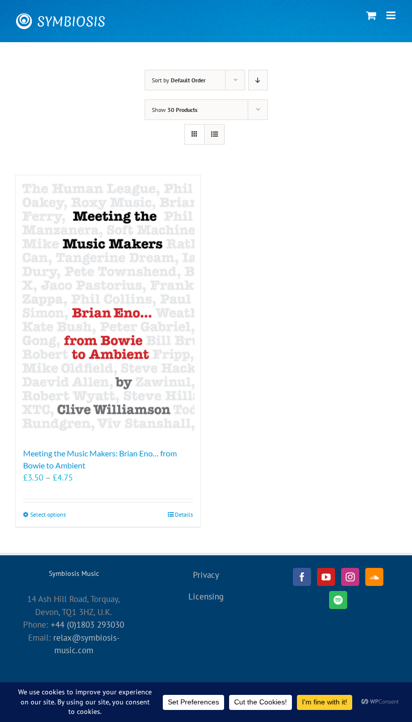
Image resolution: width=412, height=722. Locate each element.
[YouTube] (326, 577)
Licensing (206, 596)
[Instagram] (350, 577)
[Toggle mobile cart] (371, 15)
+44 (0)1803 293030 (87, 624)
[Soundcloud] (374, 577)
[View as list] (214, 134)
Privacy (206, 574)
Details (184, 514)
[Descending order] (258, 80)
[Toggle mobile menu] (391, 15)
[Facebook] (302, 577)
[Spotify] (338, 600)
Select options (48, 514)
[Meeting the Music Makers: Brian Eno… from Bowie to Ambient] (108, 306)
